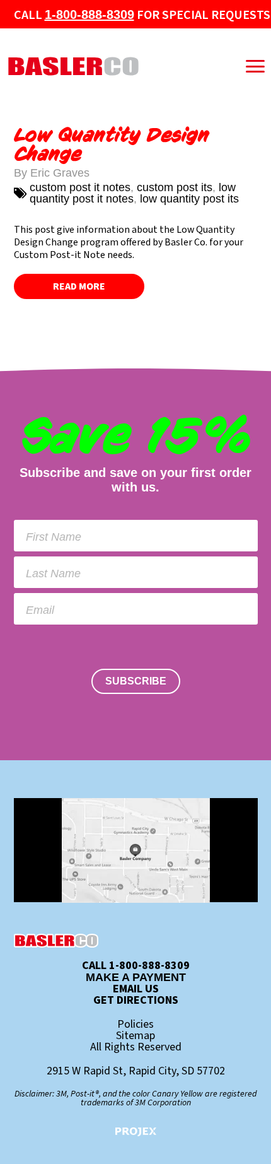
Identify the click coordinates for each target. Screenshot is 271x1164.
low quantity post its (189, 198)
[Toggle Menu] (255, 66)
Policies (135, 1024)
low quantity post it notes (133, 193)
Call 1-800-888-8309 (136, 966)
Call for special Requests (142, 15)
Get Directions (135, 1000)
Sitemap (135, 1036)
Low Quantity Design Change (111, 145)
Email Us (136, 989)
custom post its (174, 187)
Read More (79, 286)
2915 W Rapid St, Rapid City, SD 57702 (136, 1071)
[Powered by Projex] (135, 1131)
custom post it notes (80, 187)
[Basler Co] (108, 66)
